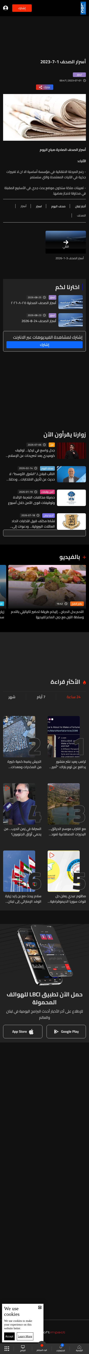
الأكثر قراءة (65, 682)
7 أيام (41, 697)
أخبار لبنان (48, 515)
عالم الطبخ (77, 604)
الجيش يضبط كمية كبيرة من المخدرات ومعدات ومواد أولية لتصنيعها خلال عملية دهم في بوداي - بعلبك (23, 764)
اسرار (52, 297)
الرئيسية (79, 1350)
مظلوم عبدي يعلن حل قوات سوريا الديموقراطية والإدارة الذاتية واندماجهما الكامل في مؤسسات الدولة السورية (67, 898)
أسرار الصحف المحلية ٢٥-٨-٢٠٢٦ (33, 303)
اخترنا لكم (67, 287)
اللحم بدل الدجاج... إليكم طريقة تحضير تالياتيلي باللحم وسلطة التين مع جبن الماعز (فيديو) (47, 614)
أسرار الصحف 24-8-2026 (39, 321)
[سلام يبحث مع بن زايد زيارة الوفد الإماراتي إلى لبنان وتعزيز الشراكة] (22, 877)
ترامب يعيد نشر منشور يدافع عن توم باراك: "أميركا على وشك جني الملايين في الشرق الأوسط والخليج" (67, 764)
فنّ (51, 445)
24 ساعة (74, 697)
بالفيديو (69, 557)
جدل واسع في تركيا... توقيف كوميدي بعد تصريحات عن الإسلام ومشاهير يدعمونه (31, 452)
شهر (11, 697)
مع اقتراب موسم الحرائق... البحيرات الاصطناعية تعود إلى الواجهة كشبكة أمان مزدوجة (67, 831)
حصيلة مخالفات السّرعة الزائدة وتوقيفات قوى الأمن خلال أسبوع (31, 500)
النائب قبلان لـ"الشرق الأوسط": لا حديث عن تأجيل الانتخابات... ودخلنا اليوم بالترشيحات (32, 476)
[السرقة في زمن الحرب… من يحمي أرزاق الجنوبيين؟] (22, 810)
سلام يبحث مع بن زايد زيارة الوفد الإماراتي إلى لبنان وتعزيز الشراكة (23, 898)
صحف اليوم (47, 468)
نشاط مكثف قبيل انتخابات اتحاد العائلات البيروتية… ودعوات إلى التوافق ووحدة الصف (33, 523)
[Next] (5, 592)
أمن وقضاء (47, 492)
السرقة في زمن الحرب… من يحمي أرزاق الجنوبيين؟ (22, 831)
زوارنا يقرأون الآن (64, 434)
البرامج (23, 1350)
